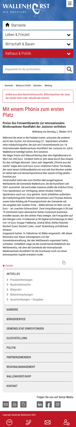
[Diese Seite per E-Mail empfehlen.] (6, 404)
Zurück (9, 265)
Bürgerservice (16, 319)
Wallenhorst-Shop (19, 376)
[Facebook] (49, 404)
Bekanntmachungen (21, 294)
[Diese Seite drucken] (14, 404)
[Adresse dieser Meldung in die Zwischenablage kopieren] (64, 262)
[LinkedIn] (40, 404)
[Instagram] (57, 404)
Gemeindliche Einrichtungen (25, 328)
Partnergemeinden (19, 357)
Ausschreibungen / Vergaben (26, 299)
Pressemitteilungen (21, 280)
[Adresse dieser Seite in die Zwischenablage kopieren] (23, 404)
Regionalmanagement (21, 367)
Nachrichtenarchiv (20, 284)
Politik (11, 347)
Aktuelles (13, 274)
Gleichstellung (17, 338)
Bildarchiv (16, 289)
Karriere (12, 309)
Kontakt (12, 386)
